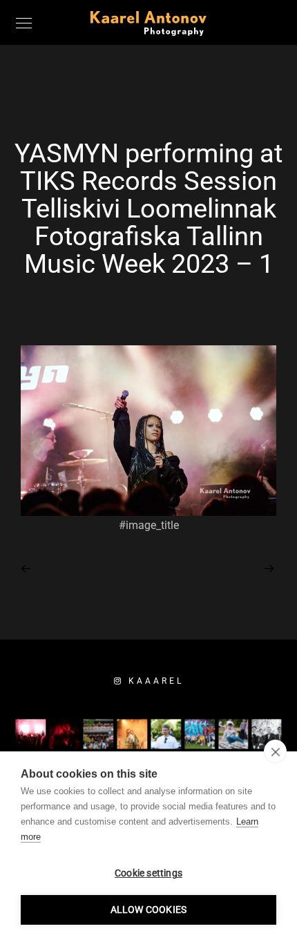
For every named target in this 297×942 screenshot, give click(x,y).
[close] (275, 751)
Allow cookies (149, 909)
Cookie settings (148, 872)
